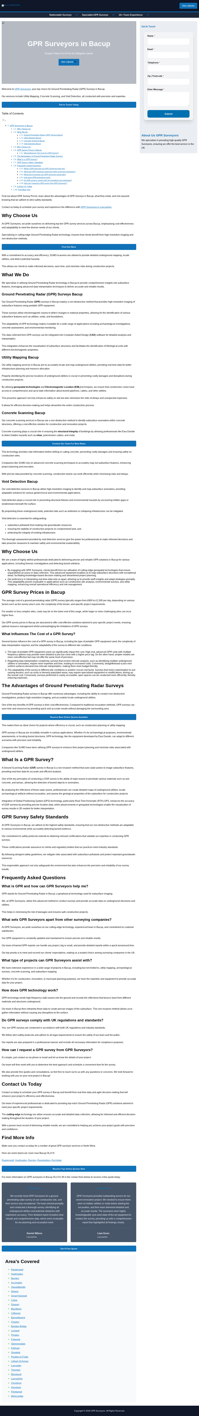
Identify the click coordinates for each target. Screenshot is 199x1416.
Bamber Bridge (19, 1326)
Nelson (15, 1291)
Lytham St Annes (19, 1361)
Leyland (15, 1330)
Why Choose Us (24, 129)
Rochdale (57, 1160)
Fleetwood (16, 1392)
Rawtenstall (8, 1160)
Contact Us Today (24, 186)
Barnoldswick (18, 1317)
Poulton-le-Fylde (19, 1357)
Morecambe (17, 1396)
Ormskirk (15, 1352)
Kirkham (15, 1348)
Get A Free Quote (68, 1248)
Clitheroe (16, 1313)
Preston (15, 1335)
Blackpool (16, 1374)
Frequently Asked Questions (29, 166)
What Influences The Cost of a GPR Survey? (41, 153)
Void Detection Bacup (32, 144)
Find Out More (69, 247)
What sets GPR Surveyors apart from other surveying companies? (50, 172)
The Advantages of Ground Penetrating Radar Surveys (40, 156)
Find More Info (24, 190)
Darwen (15, 1304)
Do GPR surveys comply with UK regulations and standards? (48, 180)
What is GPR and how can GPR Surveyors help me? (44, 169)
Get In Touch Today (69, 105)
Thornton (15, 1370)
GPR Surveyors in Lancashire (96, 207)
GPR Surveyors (23, 89)
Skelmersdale (18, 1344)
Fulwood (15, 1339)
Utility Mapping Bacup (32, 138)
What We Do (22, 132)
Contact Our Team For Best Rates (69, 443)
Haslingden (21, 1160)
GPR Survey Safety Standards (30, 162)
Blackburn (16, 1309)
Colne (14, 1300)
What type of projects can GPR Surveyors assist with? (45, 174)
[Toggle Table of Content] (4, 120)
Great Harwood (19, 1296)
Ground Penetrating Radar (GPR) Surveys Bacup (43, 135)
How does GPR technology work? (37, 177)
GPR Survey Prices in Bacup (29, 150)
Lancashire (17, 1378)
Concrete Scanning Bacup (34, 141)
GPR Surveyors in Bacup (21, 125)
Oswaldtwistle (18, 1287)
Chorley (15, 1322)
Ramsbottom (43, 1160)
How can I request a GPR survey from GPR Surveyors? (45, 183)
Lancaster (16, 1365)
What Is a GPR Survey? (27, 159)
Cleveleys (16, 1383)
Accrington (16, 1283)
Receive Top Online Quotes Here (69, 1169)
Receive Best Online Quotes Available (69, 717)
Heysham (16, 1387)
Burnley (32, 1160)
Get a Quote (188, 6)
